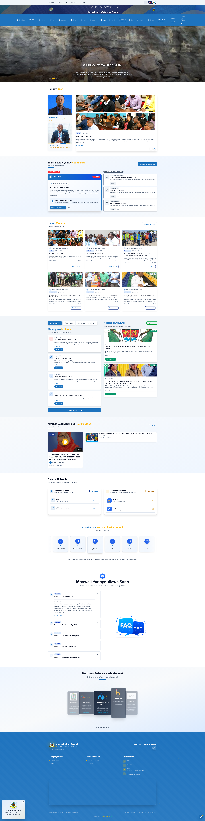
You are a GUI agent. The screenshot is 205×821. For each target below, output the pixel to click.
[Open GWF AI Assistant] (201, 817)
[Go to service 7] (106, 731)
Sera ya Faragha (130, 817)
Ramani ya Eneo (152, 816)
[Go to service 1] (96, 731)
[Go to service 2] (98, 731)
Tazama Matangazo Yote (74, 415)
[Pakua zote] (94, 504)
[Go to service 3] (100, 731)
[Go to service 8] (108, 731)
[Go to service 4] (101, 731)
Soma (112, 188)
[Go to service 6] (104, 731)
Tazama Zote (94, 495)
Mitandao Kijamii (63, 2)
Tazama (60, 353)
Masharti (141, 816)
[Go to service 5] (103, 731)
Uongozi (74, 2)
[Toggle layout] (23, 802)
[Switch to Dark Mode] (146, 2)
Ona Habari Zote (149, 229)
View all (153, 430)
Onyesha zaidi (58, 619)
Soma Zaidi (81, 149)
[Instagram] (154, 752)
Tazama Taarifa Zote (148, 169)
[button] (74, 608)
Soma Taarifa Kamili (57, 212)
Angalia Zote (151, 327)
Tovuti (83, 2)
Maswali (53, 2)
